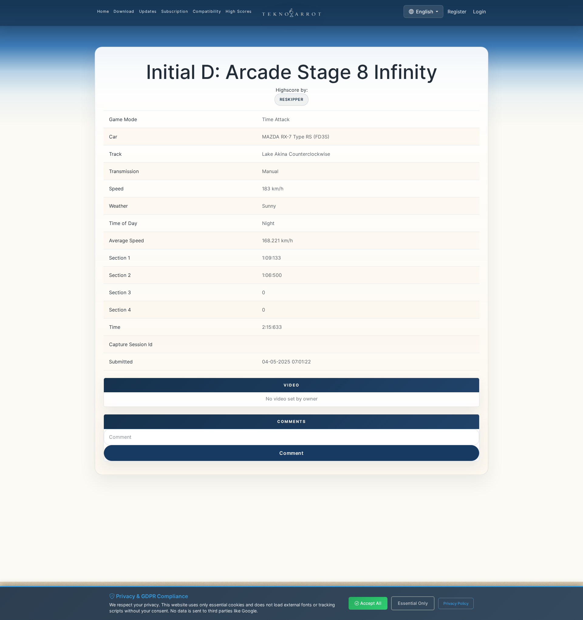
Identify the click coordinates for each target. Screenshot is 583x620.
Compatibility (207, 11)
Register (457, 12)
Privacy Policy (456, 603)
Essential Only (413, 603)
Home (103, 11)
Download (124, 11)
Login (479, 12)
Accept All (370, 603)
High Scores (238, 11)
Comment (291, 453)
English (425, 12)
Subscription (174, 11)
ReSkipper (291, 99)
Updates (148, 11)
